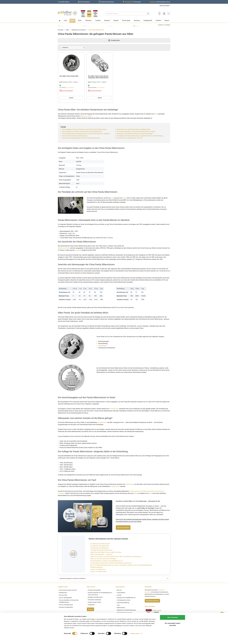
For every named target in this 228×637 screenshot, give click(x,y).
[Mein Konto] (164, 13)
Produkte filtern (115, 40)
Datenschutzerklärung (123, 602)
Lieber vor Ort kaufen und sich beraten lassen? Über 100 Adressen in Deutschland (115, 556)
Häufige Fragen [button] (63, 587)
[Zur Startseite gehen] (67, 13)
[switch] (92, 633)
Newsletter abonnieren (152, 600)
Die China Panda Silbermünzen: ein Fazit (129, 138)
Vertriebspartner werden (123, 600)
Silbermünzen (129, 484)
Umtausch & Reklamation (66, 607)
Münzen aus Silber (86, 116)
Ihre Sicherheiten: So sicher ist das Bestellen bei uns (106, 561)
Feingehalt (78, 250)
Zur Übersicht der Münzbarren (99, 546)
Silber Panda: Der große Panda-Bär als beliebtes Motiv (134, 129)
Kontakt (119, 595)
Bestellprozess (63, 592)
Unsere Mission (121, 592)
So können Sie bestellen (94, 590)
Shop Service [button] (91, 587)
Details (71, 98)
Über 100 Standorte (85, 1)
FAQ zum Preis (63, 595)
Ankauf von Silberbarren (97, 569)
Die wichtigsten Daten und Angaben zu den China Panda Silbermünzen (84, 129)
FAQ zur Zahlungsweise (65, 597)
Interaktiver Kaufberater (94, 600)
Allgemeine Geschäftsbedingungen (126, 610)
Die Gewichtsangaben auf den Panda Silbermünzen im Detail (136, 131)
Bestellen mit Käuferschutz (95, 597)
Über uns (119, 590)
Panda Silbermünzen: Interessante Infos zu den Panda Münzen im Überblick (86, 134)
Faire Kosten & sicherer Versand (68, 590)
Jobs (118, 605)
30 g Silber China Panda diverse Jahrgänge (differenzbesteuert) (98, 77)
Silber (124, 198)
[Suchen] (148, 13)
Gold (156, 114)
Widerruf (90, 609)
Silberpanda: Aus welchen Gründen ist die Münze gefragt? (135, 134)
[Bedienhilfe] (159, 13)
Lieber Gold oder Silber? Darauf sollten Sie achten (105, 552)
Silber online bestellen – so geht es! (101, 554)
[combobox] (125, 13)
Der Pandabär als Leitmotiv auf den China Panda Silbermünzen (82, 131)
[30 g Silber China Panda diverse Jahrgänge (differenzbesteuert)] (100, 63)
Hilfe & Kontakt (164, 6)
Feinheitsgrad (102, 345)
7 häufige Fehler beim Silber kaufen (101, 550)
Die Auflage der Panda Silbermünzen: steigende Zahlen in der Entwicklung (140, 136)
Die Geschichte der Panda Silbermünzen (74, 136)
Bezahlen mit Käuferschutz (107, 1)
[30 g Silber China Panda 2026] (71, 63)
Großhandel (91, 605)
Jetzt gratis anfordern (123, 527)
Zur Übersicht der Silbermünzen (100, 544)
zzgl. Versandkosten (70, 87)
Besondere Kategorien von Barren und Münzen (72, 578)
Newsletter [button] (148, 587)
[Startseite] (59, 21)
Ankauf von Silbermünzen (98, 571)
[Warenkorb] (168, 13)
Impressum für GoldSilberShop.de (126, 597)
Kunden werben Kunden (94, 602)
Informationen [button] (120, 587)
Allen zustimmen (172, 617)
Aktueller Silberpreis (96, 567)
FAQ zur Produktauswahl (66, 605)
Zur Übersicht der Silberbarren (99, 548)
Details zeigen (134, 633)
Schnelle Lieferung (64, 1)
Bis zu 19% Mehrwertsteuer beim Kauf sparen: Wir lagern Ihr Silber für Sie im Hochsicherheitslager (121, 565)
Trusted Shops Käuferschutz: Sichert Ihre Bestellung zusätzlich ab (111, 563)
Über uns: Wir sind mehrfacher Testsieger (103, 559)
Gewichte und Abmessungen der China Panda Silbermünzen (81, 138)
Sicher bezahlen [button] (150, 606)
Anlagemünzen (113, 409)
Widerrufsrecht (121, 607)
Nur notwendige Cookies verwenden (172, 624)
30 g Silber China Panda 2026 (68, 76)
